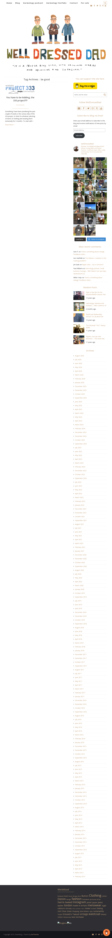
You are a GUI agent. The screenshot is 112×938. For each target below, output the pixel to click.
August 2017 (79, 670)
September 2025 (81, 398)
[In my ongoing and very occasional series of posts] (101, 207)
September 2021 (81, 520)
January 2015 (79, 788)
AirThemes (35, 934)
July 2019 (78, 601)
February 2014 (80, 830)
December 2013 (80, 838)
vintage (84, 914)
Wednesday (67, 917)
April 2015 (78, 777)
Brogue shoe (77, 896)
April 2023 (78, 459)
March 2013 (79, 873)
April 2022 (78, 494)
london (68, 905)
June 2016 (78, 723)
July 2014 (78, 811)
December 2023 (80, 432)
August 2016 (79, 716)
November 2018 (81, 616)
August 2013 (79, 853)
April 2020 (78, 582)
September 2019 (81, 597)
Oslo (73, 908)
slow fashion (84, 911)
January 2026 (79, 382)
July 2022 (78, 482)
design (68, 899)
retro (82, 908)
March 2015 (79, 781)
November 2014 (81, 796)
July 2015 (78, 765)
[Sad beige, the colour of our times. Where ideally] (78, 185)
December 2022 (80, 471)
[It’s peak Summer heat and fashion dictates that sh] (90, 185)
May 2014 (78, 819)
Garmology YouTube (56, 3)
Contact (74, 3)
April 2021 (78, 539)
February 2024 (80, 428)
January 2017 (79, 696)
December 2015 (80, 746)
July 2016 (78, 719)
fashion (76, 899)
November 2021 (81, 513)
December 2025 (80, 386)
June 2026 (78, 363)
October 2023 (80, 440)
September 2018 (81, 624)
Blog (17, 3)
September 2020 (81, 566)
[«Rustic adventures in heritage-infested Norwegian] (101, 174)
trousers (67, 914)
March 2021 (79, 543)
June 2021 (78, 532)
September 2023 (81, 444)
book (66, 896)
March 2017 (79, 689)
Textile (60, 914)
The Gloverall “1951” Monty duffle (95, 326)
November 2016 (81, 704)
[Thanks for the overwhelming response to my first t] (90, 218)
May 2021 (78, 536)
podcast (78, 908)
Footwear (85, 899)
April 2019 (78, 608)
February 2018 (80, 647)
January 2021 (79, 551)
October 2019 (80, 593)
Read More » (9, 125)
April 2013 (78, 869)
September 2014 (81, 804)
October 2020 (80, 562)
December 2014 (80, 792)
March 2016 (79, 735)
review (87, 908)
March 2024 (79, 425)
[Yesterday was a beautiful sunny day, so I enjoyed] (90, 230)
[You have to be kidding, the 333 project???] (20, 89)
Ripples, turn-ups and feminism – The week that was (95, 337)
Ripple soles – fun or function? (92, 265)
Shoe (64, 911)
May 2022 (78, 490)
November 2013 (81, 842)
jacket (89, 902)
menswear (94, 905)
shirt (59, 911)
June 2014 (78, 815)
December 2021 (80, 509)
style (91, 911)
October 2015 (80, 754)
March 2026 (79, 375)
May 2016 (78, 727)
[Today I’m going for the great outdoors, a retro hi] (90, 207)
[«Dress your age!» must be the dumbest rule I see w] (101, 218)
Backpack (61, 896)
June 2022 (78, 486)
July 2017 (78, 673)
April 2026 (78, 371)
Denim (62, 899)
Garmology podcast (33, 3)
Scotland (93, 908)
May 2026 (78, 367)
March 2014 (79, 827)
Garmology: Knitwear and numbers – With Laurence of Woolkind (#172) (96, 304)
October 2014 (80, 800)
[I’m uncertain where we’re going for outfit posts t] (101, 162)
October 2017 (80, 662)
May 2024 (78, 417)
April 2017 (78, 685)
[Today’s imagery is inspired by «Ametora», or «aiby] (90, 174)
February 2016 (80, 739)
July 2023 (78, 448)
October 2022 (80, 474)
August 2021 (79, 524)
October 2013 (80, 846)
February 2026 (80, 379)
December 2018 (80, 612)
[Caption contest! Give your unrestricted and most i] (78, 162)
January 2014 (79, 834)
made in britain (80, 905)
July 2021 (78, 528)
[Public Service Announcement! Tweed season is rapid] (78, 196)
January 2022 (79, 505)
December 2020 (80, 555)
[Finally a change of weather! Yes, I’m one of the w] (101, 185)
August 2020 (79, 570)
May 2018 (78, 635)
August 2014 (79, 808)
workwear (80, 917)
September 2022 (81, 478)
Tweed (75, 914)
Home (9, 3)
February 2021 (80, 547)
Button (84, 895)
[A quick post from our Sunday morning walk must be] (101, 196)
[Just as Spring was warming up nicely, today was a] (78, 207)
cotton (104, 896)
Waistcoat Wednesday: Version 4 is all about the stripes (94, 315)
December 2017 (80, 654)
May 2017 (78, 681)
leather (60, 905)
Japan (94, 902)
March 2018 (79, 643)
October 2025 (80, 394)
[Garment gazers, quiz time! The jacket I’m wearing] (90, 196)
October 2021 (80, 516)
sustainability (98, 911)
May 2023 (78, 455)
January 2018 (79, 651)
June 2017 (78, 677)
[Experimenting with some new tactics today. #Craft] (78, 218)
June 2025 (78, 402)
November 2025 (81, 390)
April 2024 (78, 421)
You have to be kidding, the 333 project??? (20, 99)
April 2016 (78, 731)
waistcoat (94, 914)
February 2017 (80, 693)
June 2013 (78, 861)
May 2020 (78, 578)
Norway (69, 908)
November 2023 (81, 436)
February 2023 (80, 467)
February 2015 (80, 785)
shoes (69, 911)
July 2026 (78, 360)
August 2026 (79, 356)
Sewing (100, 908)
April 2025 (78, 409)
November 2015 (81, 750)
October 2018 (80, 620)
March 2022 (79, 497)
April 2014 (78, 823)
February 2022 (80, 501)
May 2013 (78, 865)
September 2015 (81, 758)
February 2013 (80, 876)
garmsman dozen (95, 899)
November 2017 (81, 658)
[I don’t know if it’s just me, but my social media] (90, 162)
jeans (100, 902)
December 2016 (80, 700)
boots (70, 896)
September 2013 (81, 850)
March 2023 (79, 463)
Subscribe (79, 135)
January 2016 (79, 742)
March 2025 (79, 413)
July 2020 (78, 574)
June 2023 (78, 451)
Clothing (95, 895)
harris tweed (65, 902)
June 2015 (78, 769)
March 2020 (79, 585)
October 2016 (80, 708)
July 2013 (78, 857)
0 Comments (20, 105)
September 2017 (81, 666)
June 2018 (78, 631)
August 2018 (79, 628)
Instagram (79, 902)
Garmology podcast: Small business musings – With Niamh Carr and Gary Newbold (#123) (89, 271)
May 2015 (78, 773)
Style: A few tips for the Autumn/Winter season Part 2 (96, 293)
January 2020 (79, 589)
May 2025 (78, 405)
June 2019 (78, 605)
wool (73, 917)
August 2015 (79, 762)
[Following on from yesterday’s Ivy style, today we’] (78, 174)
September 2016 (81, 712)
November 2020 (81, 559)
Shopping (75, 911)
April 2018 (78, 639)
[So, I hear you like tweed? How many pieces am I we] (78, 230)
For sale (85, 3)
